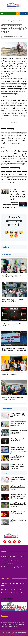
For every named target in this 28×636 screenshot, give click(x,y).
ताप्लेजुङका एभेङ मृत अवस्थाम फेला (18, 521)
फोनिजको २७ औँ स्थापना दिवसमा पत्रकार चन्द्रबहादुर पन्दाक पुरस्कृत (12, 398)
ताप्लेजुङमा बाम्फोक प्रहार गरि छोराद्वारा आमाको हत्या (17, 513)
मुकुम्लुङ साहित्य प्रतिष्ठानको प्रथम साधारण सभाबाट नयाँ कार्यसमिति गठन (12, 300)
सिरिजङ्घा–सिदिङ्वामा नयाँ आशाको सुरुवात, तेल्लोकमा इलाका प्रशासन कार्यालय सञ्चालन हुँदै (14, 349)
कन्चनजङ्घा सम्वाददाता (8, 37)
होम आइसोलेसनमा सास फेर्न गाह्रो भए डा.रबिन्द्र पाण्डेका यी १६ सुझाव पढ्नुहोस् (18, 505)
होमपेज (3, 19)
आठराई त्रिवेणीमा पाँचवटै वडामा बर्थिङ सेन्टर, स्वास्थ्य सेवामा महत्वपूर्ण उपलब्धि (13, 276)
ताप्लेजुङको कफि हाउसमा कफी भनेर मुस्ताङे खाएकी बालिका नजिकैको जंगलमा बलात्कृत (18, 496)
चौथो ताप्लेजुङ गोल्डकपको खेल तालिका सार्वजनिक (12, 325)
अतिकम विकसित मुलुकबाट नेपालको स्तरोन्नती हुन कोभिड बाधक (17, 415)
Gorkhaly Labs (18, 634)
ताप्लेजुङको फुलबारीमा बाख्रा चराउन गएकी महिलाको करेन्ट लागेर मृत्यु (17, 488)
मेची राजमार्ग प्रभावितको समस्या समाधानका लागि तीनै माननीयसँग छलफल (13, 374)
